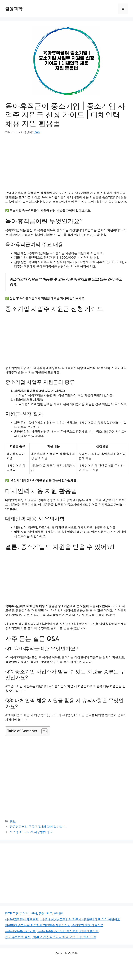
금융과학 (14, 8)
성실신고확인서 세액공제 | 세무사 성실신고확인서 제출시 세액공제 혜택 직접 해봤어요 (62, 919)
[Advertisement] (66, 165)
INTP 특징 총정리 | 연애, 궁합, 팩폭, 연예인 (34, 913)
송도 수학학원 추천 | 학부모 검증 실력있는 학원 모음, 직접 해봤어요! (50, 937)
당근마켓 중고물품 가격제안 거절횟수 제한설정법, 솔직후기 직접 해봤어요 (54, 925)
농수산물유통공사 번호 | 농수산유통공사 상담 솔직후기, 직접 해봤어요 (52, 931)
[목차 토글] (43, 731)
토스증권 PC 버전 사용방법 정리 (31, 832)
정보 (13, 821)
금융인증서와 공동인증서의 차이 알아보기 (37, 826)
